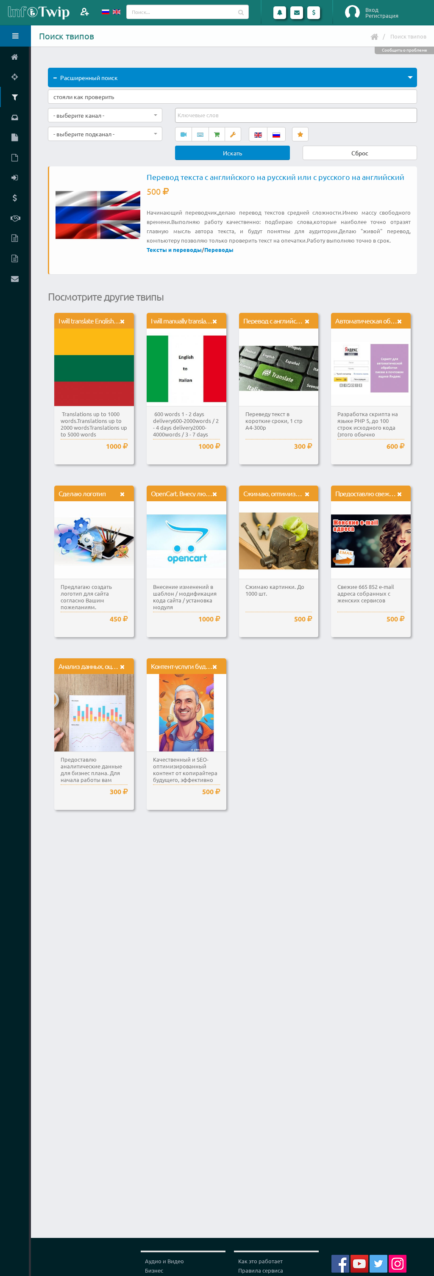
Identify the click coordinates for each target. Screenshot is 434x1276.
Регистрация (381, 16)
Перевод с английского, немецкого (292, 320)
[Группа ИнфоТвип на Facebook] (340, 1262)
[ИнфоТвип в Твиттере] (378, 1262)
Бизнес (154, 1270)
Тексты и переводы (174, 249)
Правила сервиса (260, 1270)
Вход (371, 10)
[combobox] (105, 115)
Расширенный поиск (89, 77)
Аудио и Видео (164, 1261)
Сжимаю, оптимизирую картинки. (291, 493)
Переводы (219, 249)
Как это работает (260, 1261)
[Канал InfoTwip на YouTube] (359, 1262)
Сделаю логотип (82, 493)
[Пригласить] (84, 11)
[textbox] (199, 115)
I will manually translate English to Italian (202, 320)
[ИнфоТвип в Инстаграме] (397, 1262)
